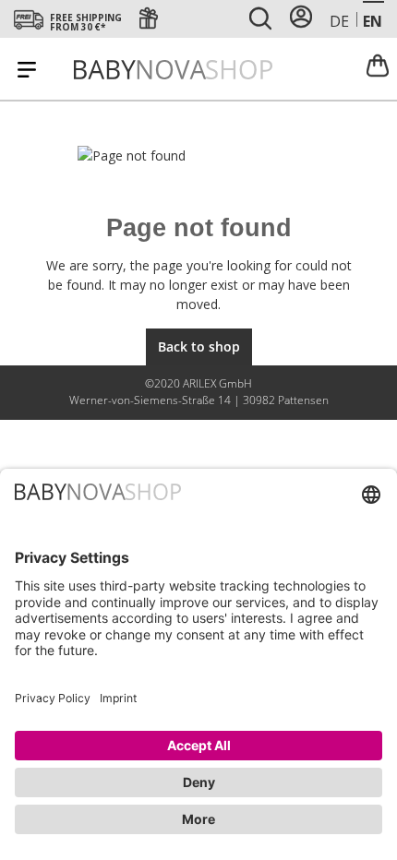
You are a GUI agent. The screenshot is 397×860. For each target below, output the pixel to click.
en (372, 21)
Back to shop (199, 346)
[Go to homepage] (173, 68)
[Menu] (27, 69)
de (339, 21)
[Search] (260, 19)
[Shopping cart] (377, 65)
